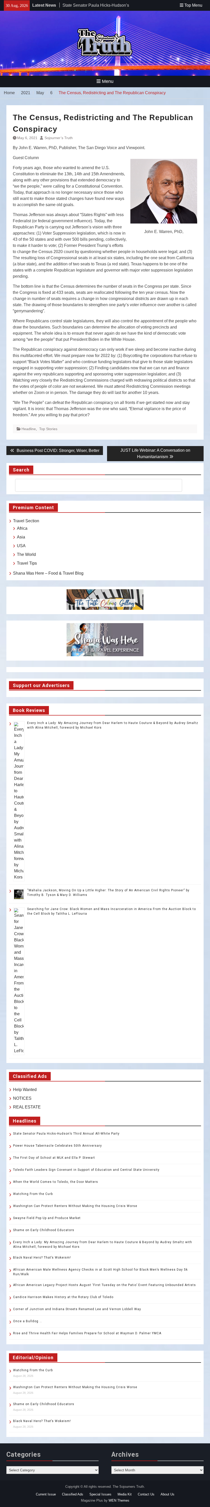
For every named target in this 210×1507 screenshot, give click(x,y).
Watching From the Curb (33, 1194)
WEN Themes (119, 1500)
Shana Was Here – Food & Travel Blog (48, 573)
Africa (22, 528)
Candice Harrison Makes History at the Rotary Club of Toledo (63, 1297)
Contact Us (146, 1494)
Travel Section (26, 521)
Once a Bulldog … (27, 1321)
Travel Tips (27, 563)
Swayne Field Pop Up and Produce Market (47, 1218)
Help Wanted (25, 1089)
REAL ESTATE (27, 1107)
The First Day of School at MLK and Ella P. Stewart (54, 1158)
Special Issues (100, 1494)
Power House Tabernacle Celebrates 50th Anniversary (57, 1145)
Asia (21, 537)
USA (21, 546)
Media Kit (125, 1494)
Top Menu (193, 5)
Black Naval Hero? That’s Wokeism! (42, 1257)
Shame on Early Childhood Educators (43, 1230)
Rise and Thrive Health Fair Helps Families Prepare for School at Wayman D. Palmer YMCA (87, 1333)
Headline (29, 429)
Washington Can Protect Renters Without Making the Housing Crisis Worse (75, 1206)
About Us (167, 1494)
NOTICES (22, 1098)
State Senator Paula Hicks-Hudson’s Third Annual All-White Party (66, 1133)
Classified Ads (72, 1494)
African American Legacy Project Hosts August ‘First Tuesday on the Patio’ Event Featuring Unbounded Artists (104, 1285)
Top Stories (48, 429)
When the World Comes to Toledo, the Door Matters (55, 1182)
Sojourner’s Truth (59, 138)
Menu (107, 81)
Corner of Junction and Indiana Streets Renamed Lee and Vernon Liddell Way (77, 1309)
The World (26, 554)
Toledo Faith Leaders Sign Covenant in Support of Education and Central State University (86, 1170)
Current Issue (46, 1494)
